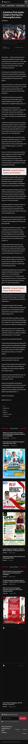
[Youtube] (23, 731)
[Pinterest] (11, 52)
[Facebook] (4, 52)
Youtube (24, 733)
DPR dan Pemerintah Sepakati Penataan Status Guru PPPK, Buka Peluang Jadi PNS (12, 589)
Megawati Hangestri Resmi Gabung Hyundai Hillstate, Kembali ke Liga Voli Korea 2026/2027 (14, 434)
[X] (7, 52)
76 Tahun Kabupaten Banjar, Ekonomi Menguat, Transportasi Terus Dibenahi (14, 581)
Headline (5, 552)
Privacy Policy (15, 721)
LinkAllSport (5, 20)
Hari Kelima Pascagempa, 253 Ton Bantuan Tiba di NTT (12, 703)
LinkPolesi (5, 593)
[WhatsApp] (15, 52)
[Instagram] (23, 727)
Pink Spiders (6, 416)
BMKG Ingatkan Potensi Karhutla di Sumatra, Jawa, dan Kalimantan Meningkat (13, 572)
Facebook (17, 729)
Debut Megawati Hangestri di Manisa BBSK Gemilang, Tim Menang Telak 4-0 (14, 549)
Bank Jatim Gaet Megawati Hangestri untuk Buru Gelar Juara (13, 442)
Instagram (24, 729)
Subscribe (22, 718)
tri (17, 391)
